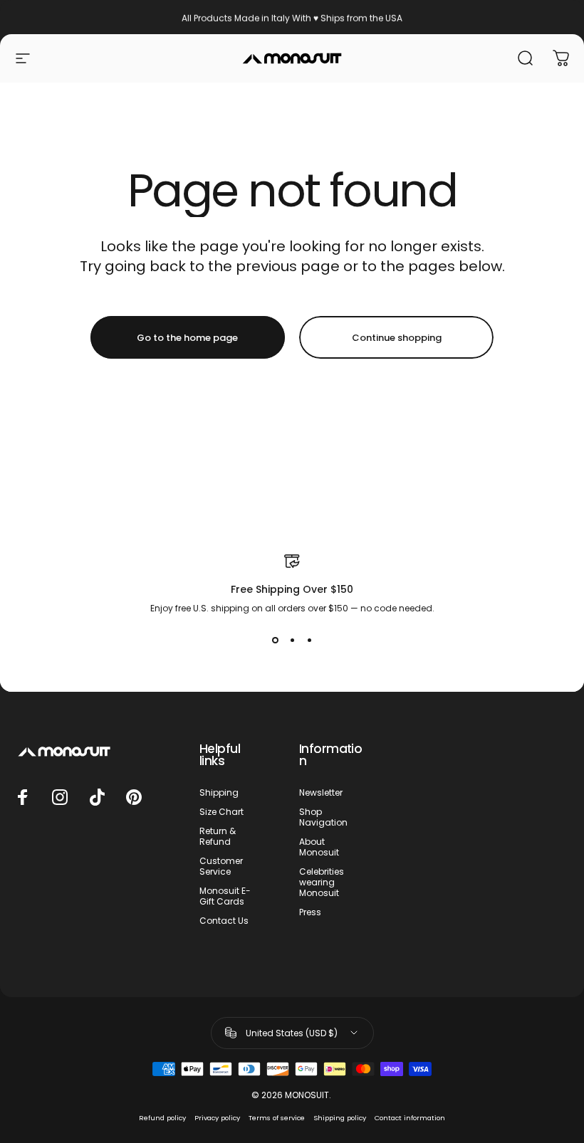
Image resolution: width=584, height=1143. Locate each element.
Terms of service (277, 1117)
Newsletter (321, 792)
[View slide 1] (274, 640)
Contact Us (224, 920)
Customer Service (221, 866)
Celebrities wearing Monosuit (321, 882)
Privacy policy (217, 1117)
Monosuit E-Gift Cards (225, 896)
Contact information (410, 1117)
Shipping (219, 792)
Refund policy (162, 1117)
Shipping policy (339, 1117)
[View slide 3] (309, 640)
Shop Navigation (323, 817)
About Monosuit (319, 847)
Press (310, 912)
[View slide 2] (292, 640)
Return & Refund (217, 836)
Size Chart (221, 811)
